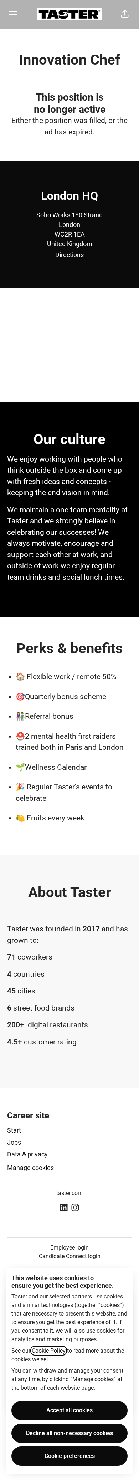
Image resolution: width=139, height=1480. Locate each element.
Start (14, 1130)
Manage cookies (30, 1167)
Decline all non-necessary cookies (69, 1433)
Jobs (14, 1142)
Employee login (69, 1247)
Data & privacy (27, 1154)
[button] (125, 14)
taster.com (69, 1193)
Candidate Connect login (70, 1256)
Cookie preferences (70, 1456)
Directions (69, 255)
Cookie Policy (49, 1350)
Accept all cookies (69, 1410)
